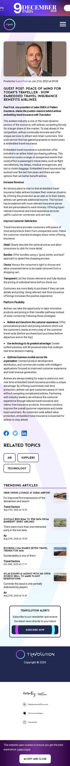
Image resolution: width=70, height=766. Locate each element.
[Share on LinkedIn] (24, 435)
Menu (62, 24)
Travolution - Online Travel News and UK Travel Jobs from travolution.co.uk (35, 654)
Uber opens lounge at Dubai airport (27, 493)
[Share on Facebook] (6, 435)
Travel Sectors (12, 507)
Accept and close (35, 759)
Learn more (23, 749)
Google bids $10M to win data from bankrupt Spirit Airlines (26, 520)
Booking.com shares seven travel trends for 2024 (26, 549)
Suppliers (28, 458)
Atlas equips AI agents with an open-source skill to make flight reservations (27, 576)
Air (10, 458)
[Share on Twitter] (15, 435)
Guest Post (21, 81)
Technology (17, 468)
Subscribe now (35, 630)
